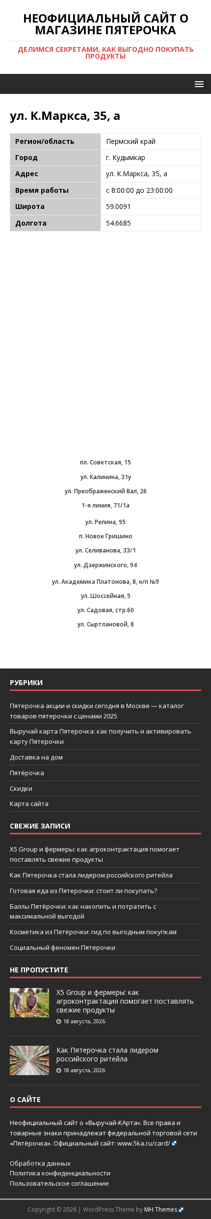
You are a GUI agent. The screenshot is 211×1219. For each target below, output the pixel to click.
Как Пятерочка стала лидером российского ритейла (91, 875)
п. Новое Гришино (105, 536)
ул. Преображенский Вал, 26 (106, 491)
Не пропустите (39, 969)
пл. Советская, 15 (105, 462)
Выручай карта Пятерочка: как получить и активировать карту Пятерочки (100, 736)
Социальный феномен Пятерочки (62, 947)
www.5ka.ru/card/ (143, 1143)
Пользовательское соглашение (59, 1183)
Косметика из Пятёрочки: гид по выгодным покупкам (93, 931)
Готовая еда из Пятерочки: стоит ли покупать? (83, 890)
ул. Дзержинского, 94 (105, 565)
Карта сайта (29, 803)
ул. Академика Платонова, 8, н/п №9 (105, 581)
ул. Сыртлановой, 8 (106, 624)
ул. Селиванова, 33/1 (106, 550)
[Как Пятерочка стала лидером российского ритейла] (29, 1069)
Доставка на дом (36, 757)
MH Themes (160, 1209)
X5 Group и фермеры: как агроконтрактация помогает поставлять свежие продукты (125, 1001)
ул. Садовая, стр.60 (106, 610)
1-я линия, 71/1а (105, 505)
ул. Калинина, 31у (105, 477)
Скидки (21, 788)
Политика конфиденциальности (60, 1173)
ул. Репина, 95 (105, 522)
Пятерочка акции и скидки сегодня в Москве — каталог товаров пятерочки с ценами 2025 (97, 710)
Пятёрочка (27, 772)
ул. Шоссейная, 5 (106, 596)
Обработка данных (40, 1163)
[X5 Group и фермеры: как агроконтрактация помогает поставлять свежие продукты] (29, 1012)
